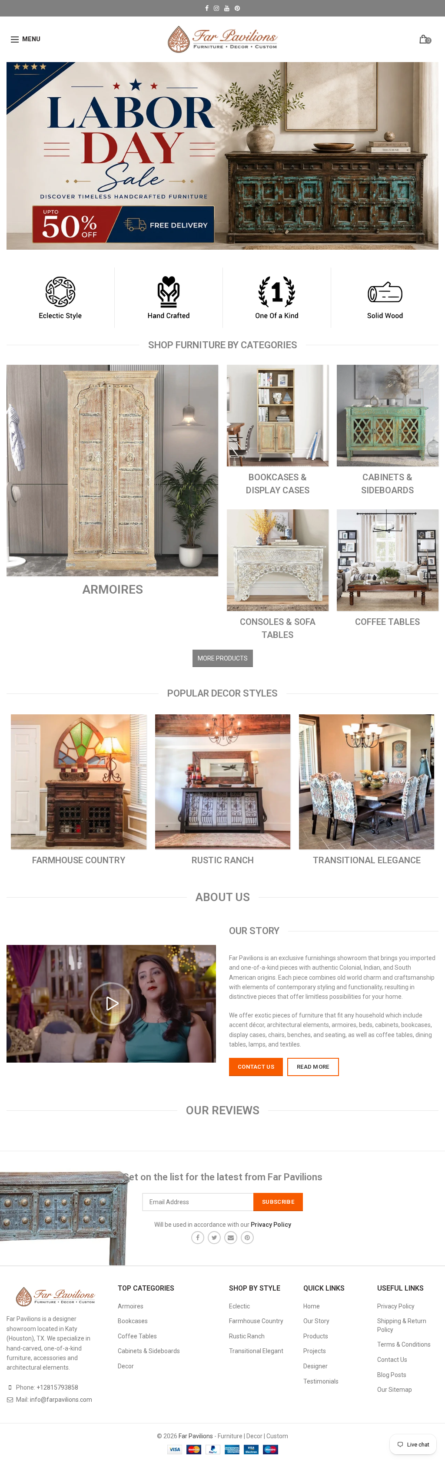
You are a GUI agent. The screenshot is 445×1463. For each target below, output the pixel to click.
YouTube (227, 8)
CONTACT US (256, 1066)
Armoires (130, 1306)
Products (315, 1336)
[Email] (230, 1237)
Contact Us (392, 1359)
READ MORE (313, 1066)
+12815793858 (57, 1387)
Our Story (316, 1321)
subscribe (278, 1202)
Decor (126, 1366)
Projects (314, 1350)
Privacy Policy (396, 1306)
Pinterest (237, 8)
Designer (315, 1366)
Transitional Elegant (256, 1350)
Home (311, 1306)
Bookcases (133, 1321)
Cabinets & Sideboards (149, 1350)
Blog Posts (391, 1374)
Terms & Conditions (404, 1344)
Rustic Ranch (247, 1336)
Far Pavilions (196, 1436)
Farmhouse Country (256, 1321)
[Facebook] (197, 1237)
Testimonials (321, 1381)
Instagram (216, 8)
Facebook (207, 8)
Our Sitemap (394, 1389)
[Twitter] (214, 1237)
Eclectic (239, 1306)
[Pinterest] (247, 1237)
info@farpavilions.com (61, 1399)
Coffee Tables (137, 1336)
